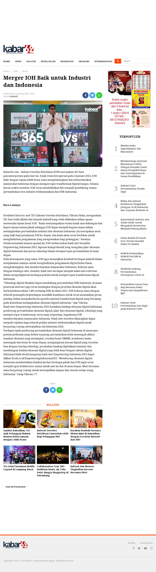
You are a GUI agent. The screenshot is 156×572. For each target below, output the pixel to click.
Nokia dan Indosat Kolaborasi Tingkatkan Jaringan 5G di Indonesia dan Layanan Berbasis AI (134, 205)
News (18, 61)
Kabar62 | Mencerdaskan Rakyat (40, 560)
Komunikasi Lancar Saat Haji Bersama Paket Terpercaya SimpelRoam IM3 (134, 289)
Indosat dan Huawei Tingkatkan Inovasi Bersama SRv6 (82, 469)
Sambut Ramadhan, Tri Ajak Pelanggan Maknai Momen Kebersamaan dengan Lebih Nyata (16, 435)
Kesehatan (67, 61)
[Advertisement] (78, 21)
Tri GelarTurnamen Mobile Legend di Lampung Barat (19, 468)
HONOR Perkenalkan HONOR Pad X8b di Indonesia (132, 256)
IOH (16, 71)
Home (6, 61)
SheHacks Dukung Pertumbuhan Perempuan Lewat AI (132, 271)
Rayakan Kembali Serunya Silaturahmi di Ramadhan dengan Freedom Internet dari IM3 (85, 435)
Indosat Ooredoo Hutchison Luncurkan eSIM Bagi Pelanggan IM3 (52, 433)
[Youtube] (145, 548)
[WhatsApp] (99, 95)
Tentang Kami (146, 542)
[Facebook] (85, 95)
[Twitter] (92, 95)
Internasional (103, 61)
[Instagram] (151, 548)
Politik (31, 61)
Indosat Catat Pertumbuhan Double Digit (133, 188)
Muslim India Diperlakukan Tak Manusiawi (131, 148)
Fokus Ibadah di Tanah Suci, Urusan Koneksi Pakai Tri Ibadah (133, 240)
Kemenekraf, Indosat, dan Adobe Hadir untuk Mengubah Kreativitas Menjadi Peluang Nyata (135, 224)
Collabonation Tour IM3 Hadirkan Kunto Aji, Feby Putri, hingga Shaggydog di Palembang (53, 471)
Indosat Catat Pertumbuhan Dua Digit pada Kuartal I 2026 (134, 305)
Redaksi (131, 542)
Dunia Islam (48, 61)
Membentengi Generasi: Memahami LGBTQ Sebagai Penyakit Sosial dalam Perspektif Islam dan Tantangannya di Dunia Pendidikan (134, 168)
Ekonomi (84, 61)
